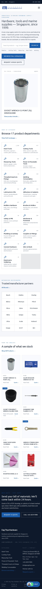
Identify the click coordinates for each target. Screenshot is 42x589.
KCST (21, 328)
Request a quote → (29, 572)
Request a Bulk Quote (13, 62)
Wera (21, 308)
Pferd (34, 301)
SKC (34, 328)
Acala (21, 321)
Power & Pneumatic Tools (10, 561)
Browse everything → (8, 570)
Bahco (8, 301)
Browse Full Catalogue (13, 56)
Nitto (8, 315)
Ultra (8, 321)
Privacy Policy (4, 585)
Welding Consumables (9, 567)
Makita (21, 295)
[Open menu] (39, 7)
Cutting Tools (13, 50)
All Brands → (6, 287)
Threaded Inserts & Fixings (10, 564)
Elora (8, 308)
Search (35, 45)
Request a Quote (11, 515)
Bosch (8, 295)
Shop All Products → (8, 351)
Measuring (21, 50)
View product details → (11, 116)
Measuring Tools (7, 558)
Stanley (33, 295)
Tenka (34, 315)
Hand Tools (29, 50)
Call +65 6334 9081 (31, 515)
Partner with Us (28, 569)
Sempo (21, 315)
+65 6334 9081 (36, 2)
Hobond (33, 321)
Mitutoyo (21, 301)
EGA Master (34, 308)
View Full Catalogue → (9, 138)
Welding (36, 50)
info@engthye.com (29, 565)
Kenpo (8, 328)
